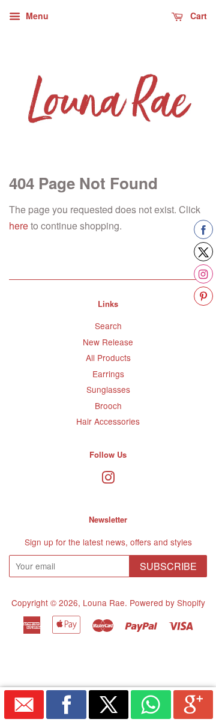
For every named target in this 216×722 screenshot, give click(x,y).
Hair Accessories (108, 421)
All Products (108, 357)
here (18, 225)
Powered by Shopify (167, 602)
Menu (36, 16)
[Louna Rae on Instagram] (108, 479)
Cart (197, 16)
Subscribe (168, 566)
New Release (108, 342)
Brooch (108, 405)
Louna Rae (104, 602)
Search (108, 326)
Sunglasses (108, 389)
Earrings (108, 374)
